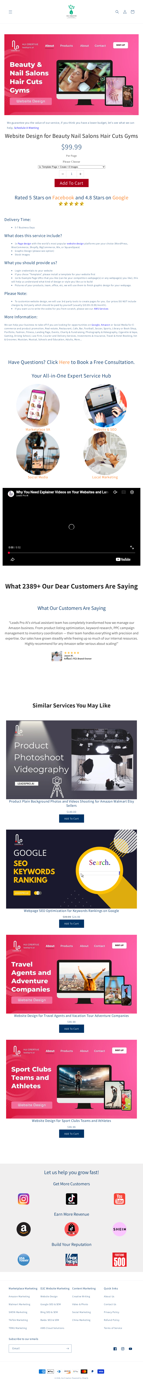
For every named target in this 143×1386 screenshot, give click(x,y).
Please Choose (71, 161)
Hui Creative (66, 1378)
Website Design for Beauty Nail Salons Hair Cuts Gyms (71, 135)
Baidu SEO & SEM (49, 1320)
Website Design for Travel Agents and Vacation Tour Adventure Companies (71, 1016)
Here (64, 361)
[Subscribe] (67, 1348)
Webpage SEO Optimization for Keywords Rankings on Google (71, 911)
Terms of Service (113, 1328)
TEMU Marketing (18, 1328)
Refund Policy (111, 1320)
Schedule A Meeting (26, 128)
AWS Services (101, 308)
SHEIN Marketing (18, 1312)
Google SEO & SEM (50, 1304)
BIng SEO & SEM (49, 1312)
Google (120, 197)
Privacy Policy (111, 1312)
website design (75, 243)
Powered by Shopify (80, 1378)
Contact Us (110, 1304)
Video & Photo (80, 1304)
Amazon (105, 324)
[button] (10, 12)
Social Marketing (81, 1312)
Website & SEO (105, 429)
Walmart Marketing (19, 1304)
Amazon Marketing (19, 1296)
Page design (24, 243)
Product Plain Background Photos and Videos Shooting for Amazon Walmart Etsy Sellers (71, 803)
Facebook (63, 197)
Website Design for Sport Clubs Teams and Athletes (71, 1121)
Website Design (49, 1296)
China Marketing (81, 1320)
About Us (109, 1296)
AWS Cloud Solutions (52, 1328)
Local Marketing (105, 477)
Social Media (38, 477)
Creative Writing (81, 1296)
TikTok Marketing (18, 1320)
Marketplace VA (38, 429)
